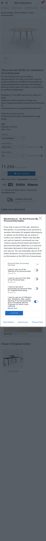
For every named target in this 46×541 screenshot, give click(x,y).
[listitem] (23, 264)
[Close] (41, 219)
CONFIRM (14, 313)
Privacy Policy (37, 322)
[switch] (36, 270)
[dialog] (23, 270)
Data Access (23, 322)
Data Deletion (8, 322)
